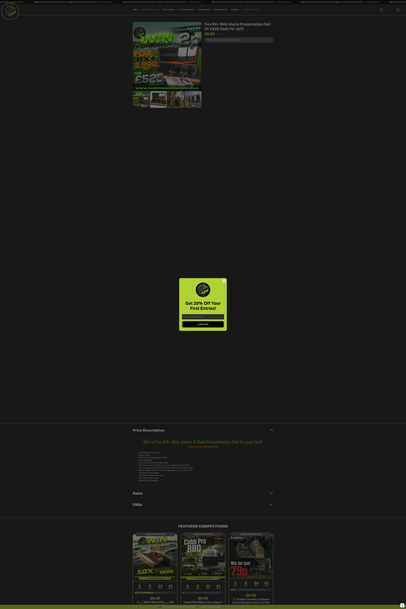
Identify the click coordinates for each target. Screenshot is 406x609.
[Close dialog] (224, 281)
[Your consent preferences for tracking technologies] (402, 605)
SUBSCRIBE (203, 324)
